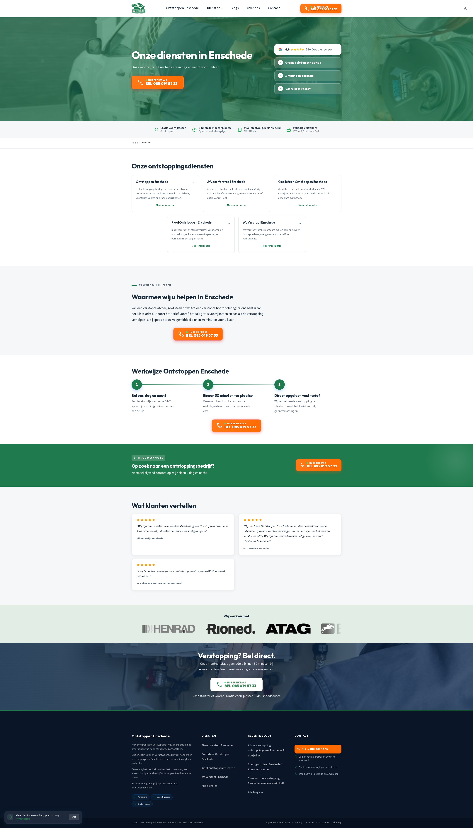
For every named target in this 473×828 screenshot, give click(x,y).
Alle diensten (209, 786)
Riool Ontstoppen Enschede (218, 768)
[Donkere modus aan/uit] (465, 8)
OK (74, 817)
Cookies (310, 822)
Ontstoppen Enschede (182, 8)
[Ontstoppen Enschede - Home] (138, 8)
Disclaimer (324, 822)
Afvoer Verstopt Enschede (217, 745)
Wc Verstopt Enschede (215, 777)
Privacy (298, 822)
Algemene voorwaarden (278, 822)
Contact (274, 8)
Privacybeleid (23, 819)
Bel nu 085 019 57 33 (315, 749)
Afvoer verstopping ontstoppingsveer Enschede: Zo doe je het (267, 750)
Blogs (235, 8)
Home (135, 142)
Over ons (253, 8)
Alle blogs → (255, 792)
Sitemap (337, 822)
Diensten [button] (213, 8)
